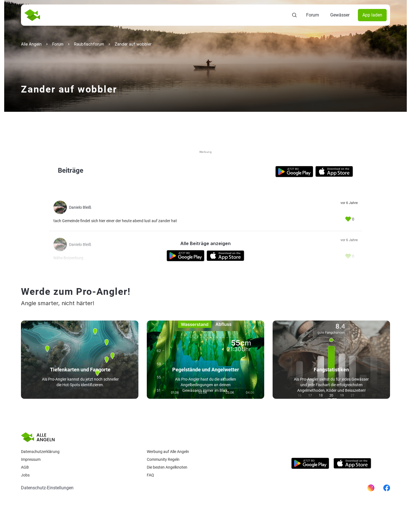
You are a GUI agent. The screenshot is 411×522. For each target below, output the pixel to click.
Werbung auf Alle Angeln (168, 451)
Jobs (25, 475)
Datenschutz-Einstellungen (47, 487)
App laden (372, 15)
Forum (312, 15)
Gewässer (339, 15)
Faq (150, 475)
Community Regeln (163, 459)
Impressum (31, 459)
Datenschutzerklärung (40, 451)
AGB (25, 467)
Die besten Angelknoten (167, 467)
